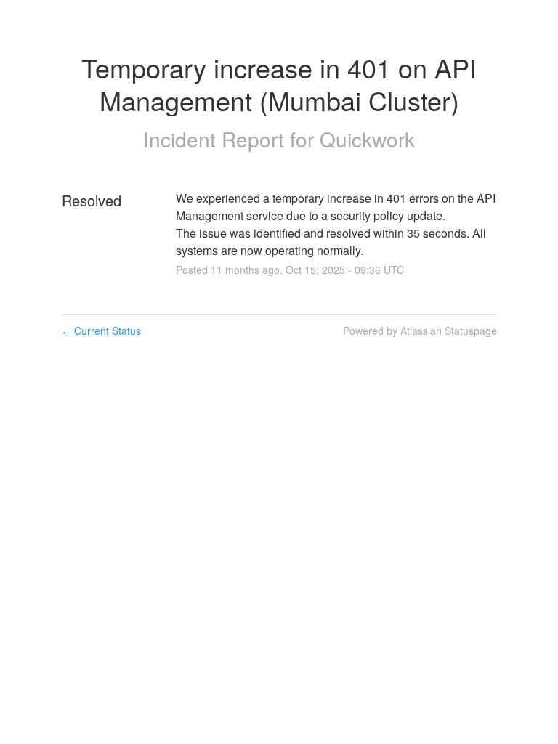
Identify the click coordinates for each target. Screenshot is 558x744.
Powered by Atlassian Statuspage (420, 330)
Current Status (101, 330)
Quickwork (367, 138)
